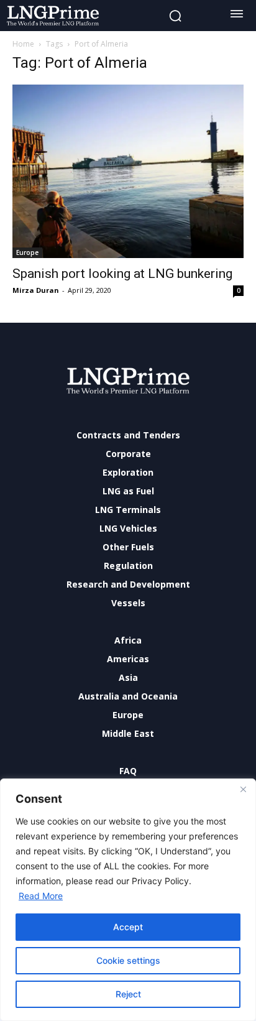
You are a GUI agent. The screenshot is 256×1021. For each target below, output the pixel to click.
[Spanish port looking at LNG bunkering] (128, 171)
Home (23, 44)
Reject (128, 994)
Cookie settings (128, 960)
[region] (128, 899)
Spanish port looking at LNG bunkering (122, 273)
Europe (27, 252)
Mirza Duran (35, 290)
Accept (128, 927)
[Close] (242, 789)
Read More (41, 895)
